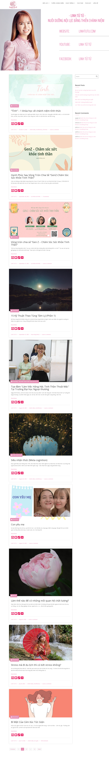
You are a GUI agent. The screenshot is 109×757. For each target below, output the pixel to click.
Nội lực (45, 3)
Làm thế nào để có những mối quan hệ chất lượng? (40, 600)
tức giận (36, 740)
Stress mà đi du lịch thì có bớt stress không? (36, 665)
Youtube (80, 3)
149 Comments (44, 740)
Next (39, 749)
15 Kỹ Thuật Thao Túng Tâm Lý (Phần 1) (33, 315)
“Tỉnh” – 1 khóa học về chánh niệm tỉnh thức (36, 110)
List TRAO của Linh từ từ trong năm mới (85, 105)
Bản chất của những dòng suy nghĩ (84, 99)
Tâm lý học (15, 310)
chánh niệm (32, 129)
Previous (13, 749)
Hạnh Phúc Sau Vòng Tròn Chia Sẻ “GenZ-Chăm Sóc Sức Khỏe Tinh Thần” (40, 176)
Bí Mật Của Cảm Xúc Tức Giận (27, 722)
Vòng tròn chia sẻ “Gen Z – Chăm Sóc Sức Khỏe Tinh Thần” (40, 243)
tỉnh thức (45, 129)
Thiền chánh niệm (57, 3)
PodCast (88, 3)
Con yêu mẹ (17, 524)
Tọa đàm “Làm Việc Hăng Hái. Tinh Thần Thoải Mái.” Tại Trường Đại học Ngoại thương (40, 388)
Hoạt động (15, 105)
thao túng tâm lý (35, 334)
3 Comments (46, 196)
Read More (14, 120)
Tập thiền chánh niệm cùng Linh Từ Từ (28, 381)
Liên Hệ (95, 3)
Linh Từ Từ (14, 129)
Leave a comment (54, 129)
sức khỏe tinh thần (35, 196)
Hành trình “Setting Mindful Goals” (84, 102)
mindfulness (39, 129)
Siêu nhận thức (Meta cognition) (29, 460)
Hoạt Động (70, 3)
